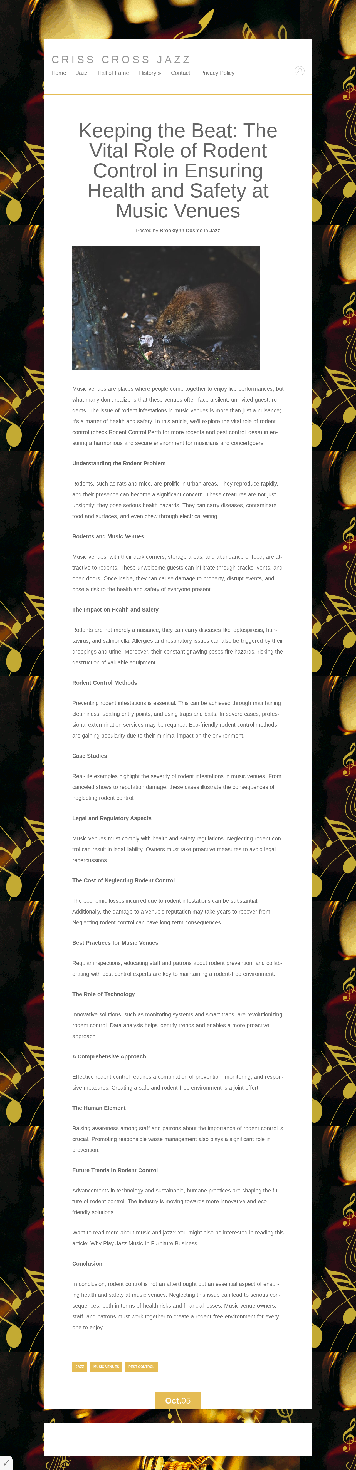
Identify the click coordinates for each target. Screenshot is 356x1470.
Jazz (82, 73)
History (150, 73)
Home (58, 73)
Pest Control (141, 1367)
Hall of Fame (113, 73)
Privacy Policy (217, 73)
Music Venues (106, 1367)
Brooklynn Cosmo (181, 230)
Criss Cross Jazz (121, 59)
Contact (180, 73)
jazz (80, 1367)
